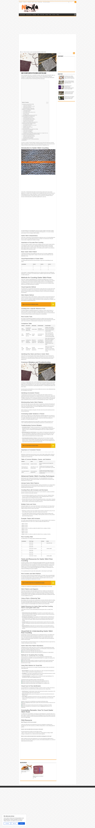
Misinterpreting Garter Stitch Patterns (29, 118)
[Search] (75, 2)
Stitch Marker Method (27, 111)
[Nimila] (30, 8)
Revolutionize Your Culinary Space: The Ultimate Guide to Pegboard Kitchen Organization (69, 77)
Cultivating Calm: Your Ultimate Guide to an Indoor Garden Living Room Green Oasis (69, 97)
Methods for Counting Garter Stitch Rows (28, 109)
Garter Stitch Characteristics (28, 105)
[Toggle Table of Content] (46, 103)
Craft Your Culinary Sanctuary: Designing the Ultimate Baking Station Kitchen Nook (69, 82)
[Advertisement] (47, 25)
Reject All (14, 823)
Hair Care (53, 14)
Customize (7, 823)
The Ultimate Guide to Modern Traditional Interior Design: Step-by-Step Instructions (69, 92)
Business (46, 14)
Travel (38, 14)
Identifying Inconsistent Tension (28, 117)
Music (50, 14)
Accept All (21, 823)
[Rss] (68, 2)
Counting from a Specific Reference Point (29, 112)
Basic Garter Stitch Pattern (27, 107)
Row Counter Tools (26, 113)
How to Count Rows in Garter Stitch (25, 771)
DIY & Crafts (42, 14)
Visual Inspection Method (27, 110)
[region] (14, 820)
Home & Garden (22, 14)
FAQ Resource (24, 140)
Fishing (58, 14)
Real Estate (34, 14)
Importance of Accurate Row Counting (29, 106)
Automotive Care (28, 14)
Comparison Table (26, 114)
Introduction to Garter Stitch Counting (28, 104)
